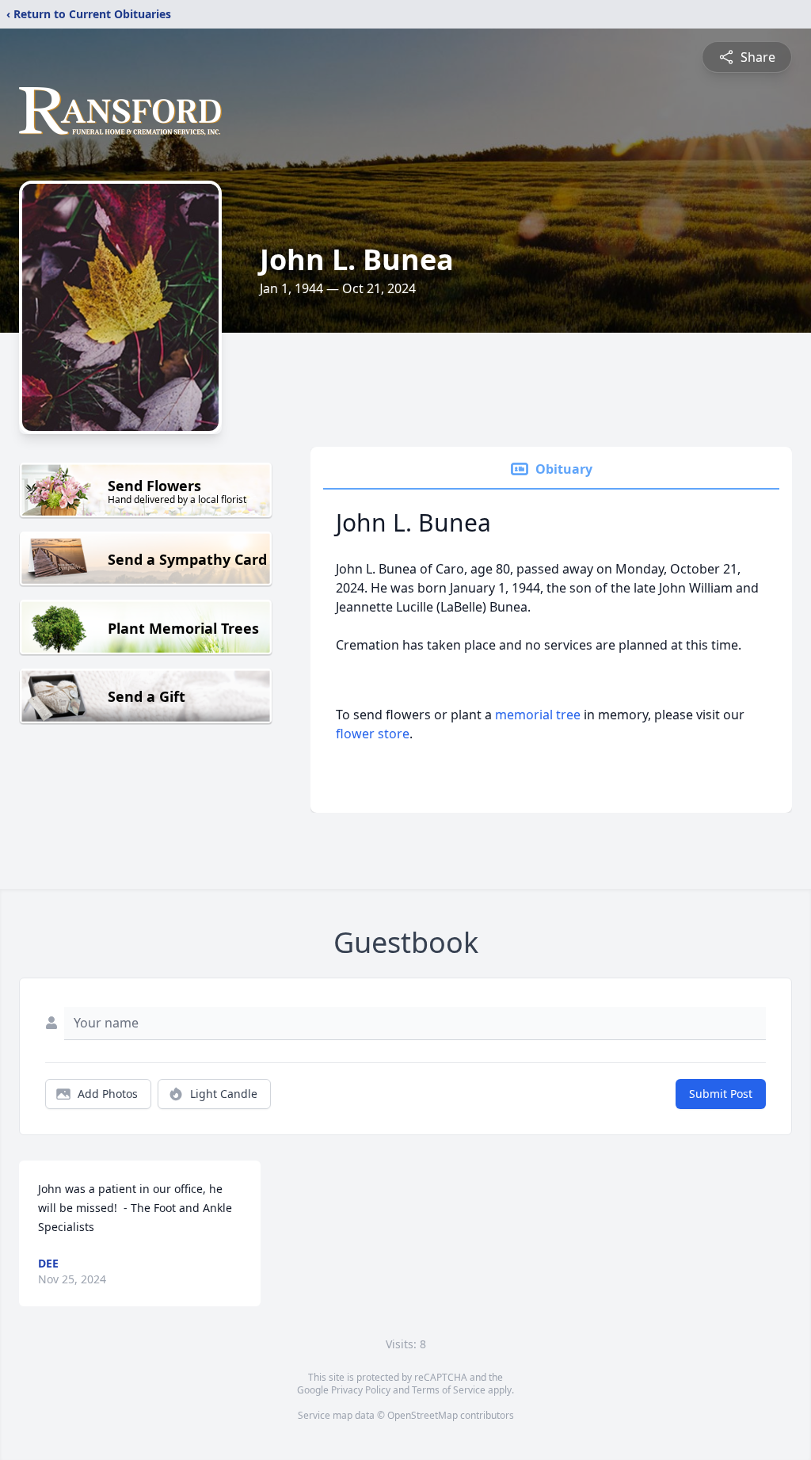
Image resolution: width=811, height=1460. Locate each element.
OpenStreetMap (422, 1415)
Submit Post (720, 1093)
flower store (372, 733)
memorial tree (538, 714)
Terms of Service (448, 1390)
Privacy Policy (360, 1390)
